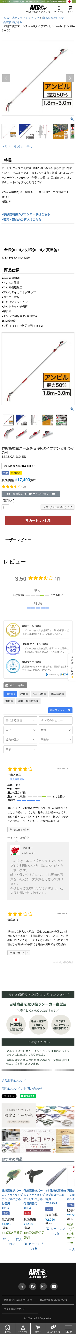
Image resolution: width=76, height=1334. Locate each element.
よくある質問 (53, 1332)
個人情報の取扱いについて (54, 1299)
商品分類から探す (53, 18)
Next (70, 78)
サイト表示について (14, 1309)
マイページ (59, 12)
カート (70, 12)
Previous (6, 78)
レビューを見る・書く (17, 146)
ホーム (7, 1332)
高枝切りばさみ (12, 22)
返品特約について (14, 1080)
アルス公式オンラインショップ (20, 18)
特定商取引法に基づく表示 (18, 1299)
